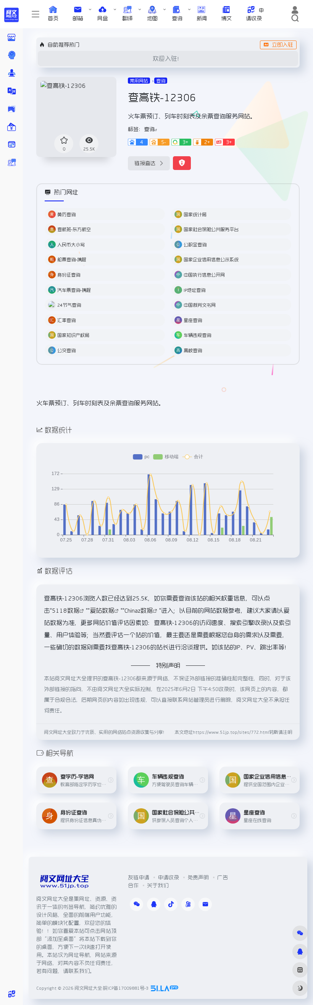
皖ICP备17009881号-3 (125, 988)
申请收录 (168, 877)
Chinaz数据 (138, 610)
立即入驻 (282, 44)
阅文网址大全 (88, 988)
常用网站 (139, 80)
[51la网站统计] (164, 988)
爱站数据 (102, 610)
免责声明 (198, 877)
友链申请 (138, 877)
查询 (160, 80)
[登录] (295, 10)
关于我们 (157, 885)
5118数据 (65, 610)
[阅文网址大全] (64, 883)
